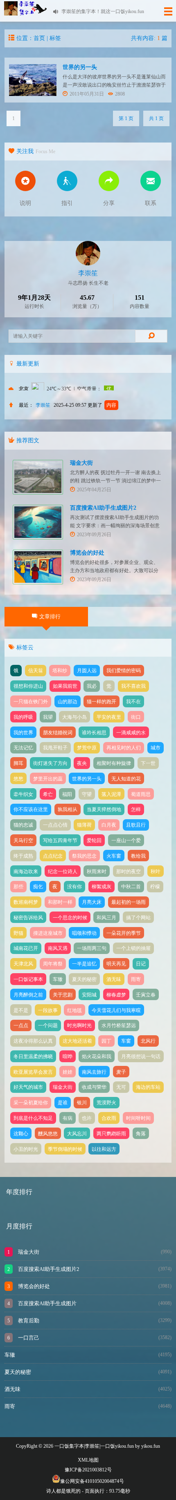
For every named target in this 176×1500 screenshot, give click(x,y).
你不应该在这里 (31, 809)
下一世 (148, 763)
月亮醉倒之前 (28, 995)
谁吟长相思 (94, 733)
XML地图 (88, 1460)
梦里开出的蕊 (48, 779)
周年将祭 (53, 964)
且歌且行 (136, 825)
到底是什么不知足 (33, 1118)
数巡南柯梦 (26, 902)
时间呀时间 (138, 1118)
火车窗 (113, 856)
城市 (155, 748)
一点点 (21, 1025)
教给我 (138, 856)
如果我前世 (65, 686)
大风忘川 (77, 1134)
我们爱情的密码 (123, 670)
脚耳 (18, 763)
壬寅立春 (146, 995)
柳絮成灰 (101, 886)
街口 (136, 717)
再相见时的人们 (123, 748)
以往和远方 (104, 1149)
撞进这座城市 (48, 933)
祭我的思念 (84, 856)
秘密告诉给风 (28, 918)
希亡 (48, 794)
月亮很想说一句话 (140, 1056)
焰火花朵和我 (96, 1056)
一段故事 (48, 1010)
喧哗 (67, 1056)
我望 (48, 717)
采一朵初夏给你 (31, 1102)
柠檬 (155, 886)
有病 (67, 1118)
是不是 (21, 1010)
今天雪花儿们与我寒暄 (116, 1010)
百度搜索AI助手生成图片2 (103, 508)
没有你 (74, 886)
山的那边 (67, 701)
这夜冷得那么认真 (33, 1041)
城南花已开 (26, 948)
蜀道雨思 (141, 794)
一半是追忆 (84, 964)
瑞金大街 (81, 463)
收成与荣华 (94, 1087)
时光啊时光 (79, 1025)
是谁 (63, 1102)
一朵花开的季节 (123, 933)
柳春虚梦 (116, 995)
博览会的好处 (87, 553)
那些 (18, 886)
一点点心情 (55, 825)
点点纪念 (53, 856)
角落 (141, 1134)
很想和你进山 (28, 686)
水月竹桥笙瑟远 (119, 1025)
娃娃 (67, 1072)
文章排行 (50, 616)
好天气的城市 (28, 1087)
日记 (141, 964)
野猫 (18, 933)
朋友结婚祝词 (57, 733)
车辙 (58, 979)
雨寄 (136, 979)
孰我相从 (67, 809)
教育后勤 (28, 1320)
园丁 (106, 1041)
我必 (92, 686)
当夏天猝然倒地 (104, 809)
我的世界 (23, 733)
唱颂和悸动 (84, 933)
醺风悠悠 (48, 1134)
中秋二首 (131, 886)
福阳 (67, 794)
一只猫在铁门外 (31, 701)
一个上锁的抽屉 (133, 948)
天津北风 (23, 964)
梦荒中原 (87, 748)
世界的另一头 (80, 67)
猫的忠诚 (23, 825)
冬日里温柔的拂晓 (33, 1056)
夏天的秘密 (84, 979)
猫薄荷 (84, 825)
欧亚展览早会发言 (33, 1072)
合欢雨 (109, 1118)
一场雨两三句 (91, 948)
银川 (82, 1102)
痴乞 (38, 886)
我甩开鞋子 (55, 748)
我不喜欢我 (133, 686)
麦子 (121, 1072)
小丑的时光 (26, 1149)
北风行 (148, 1041)
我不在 (133, 701)
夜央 (82, 763)
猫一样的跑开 (101, 701)
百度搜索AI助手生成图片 (47, 1303)
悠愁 (18, 779)
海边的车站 (148, 1087)
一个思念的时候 (70, 918)
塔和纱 (59, 670)
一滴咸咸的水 (131, 733)
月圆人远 (87, 670)
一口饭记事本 (28, 979)
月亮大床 (92, 902)
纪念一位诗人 (62, 871)
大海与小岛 (74, 717)
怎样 (136, 809)
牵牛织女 (23, 794)
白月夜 (109, 825)
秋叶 (155, 871)
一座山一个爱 (126, 840)
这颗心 (21, 1134)
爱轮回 (94, 840)
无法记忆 (23, 748)
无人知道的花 (126, 779)
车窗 (126, 1041)
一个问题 (48, 1025)
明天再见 (116, 964)
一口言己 (28, 1338)
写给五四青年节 (60, 840)
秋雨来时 (96, 871)
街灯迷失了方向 (50, 763)
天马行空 (23, 840)
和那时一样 (60, 902)
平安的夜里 (109, 717)
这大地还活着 (77, 1041)
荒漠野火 (106, 1102)
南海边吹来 (26, 871)
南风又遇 (58, 948)
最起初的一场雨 (128, 902)
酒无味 (113, 979)
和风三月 (106, 918)
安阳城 (89, 995)
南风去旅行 (94, 1072)
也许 (87, 1118)
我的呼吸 (23, 717)
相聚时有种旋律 (114, 763)
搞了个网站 (138, 918)
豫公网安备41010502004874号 (92, 1481)
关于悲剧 (62, 995)
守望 (87, 794)
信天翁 (35, 670)
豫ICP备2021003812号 (88, 1470)
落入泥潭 (111, 794)
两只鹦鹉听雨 (111, 1134)
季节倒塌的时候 (65, 1149)
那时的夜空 (128, 871)
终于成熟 (23, 856)
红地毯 (74, 1010)
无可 (121, 1087)
